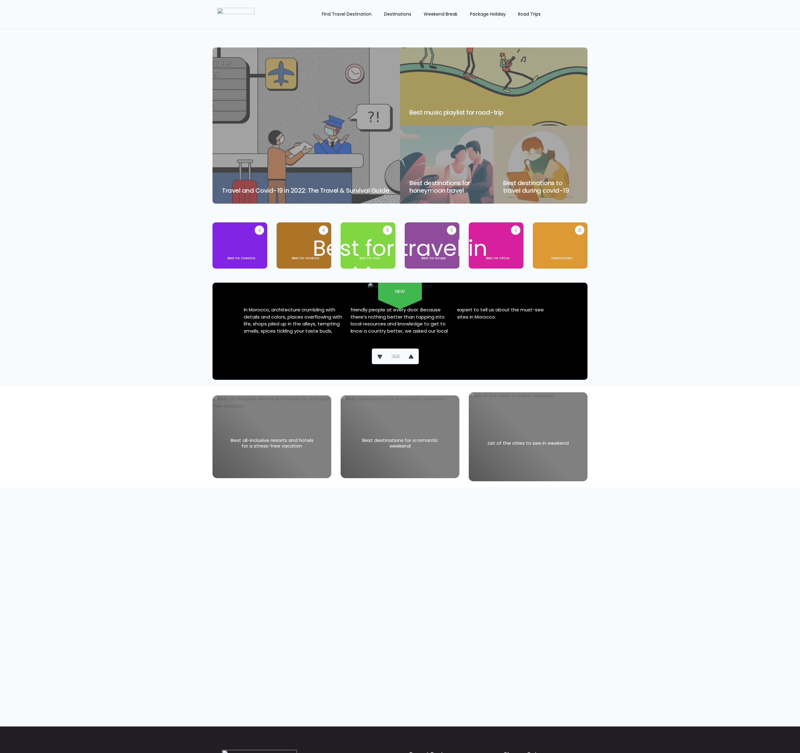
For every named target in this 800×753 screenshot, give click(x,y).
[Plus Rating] (411, 356)
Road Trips (529, 14)
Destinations (397, 14)
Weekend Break (441, 14)
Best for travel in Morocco (400, 261)
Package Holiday (488, 14)
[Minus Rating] (380, 356)
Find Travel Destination (347, 14)
